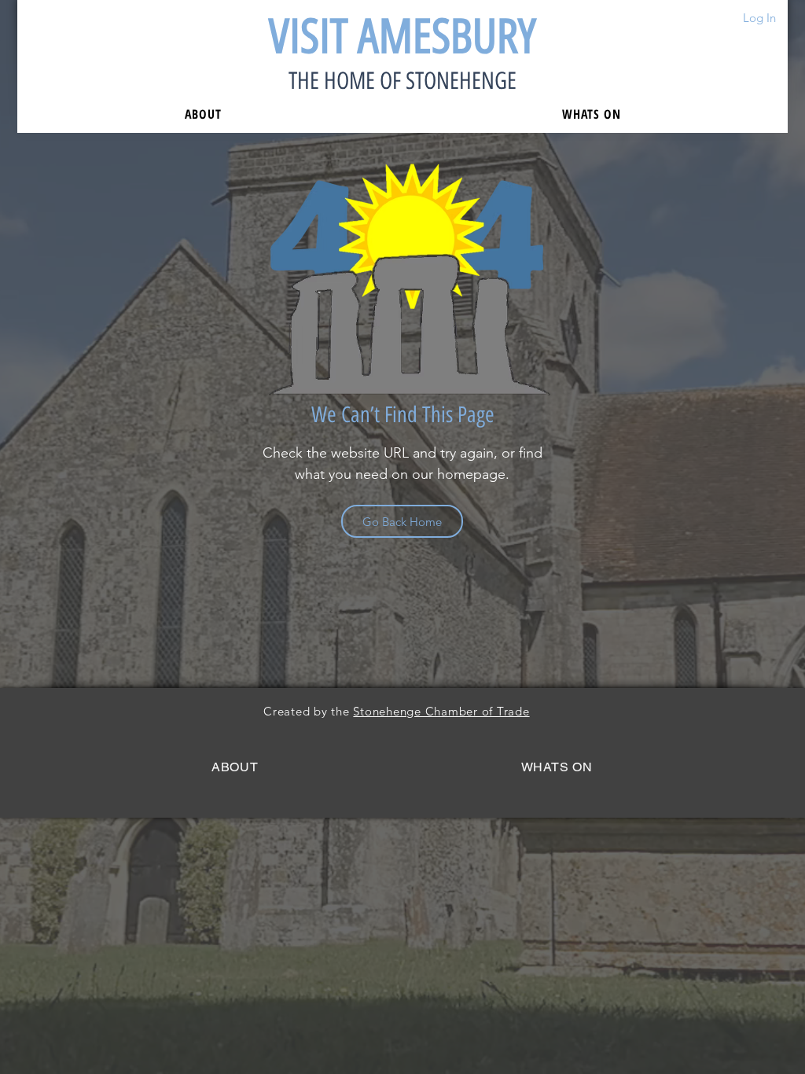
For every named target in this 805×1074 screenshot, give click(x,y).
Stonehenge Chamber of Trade (441, 711)
